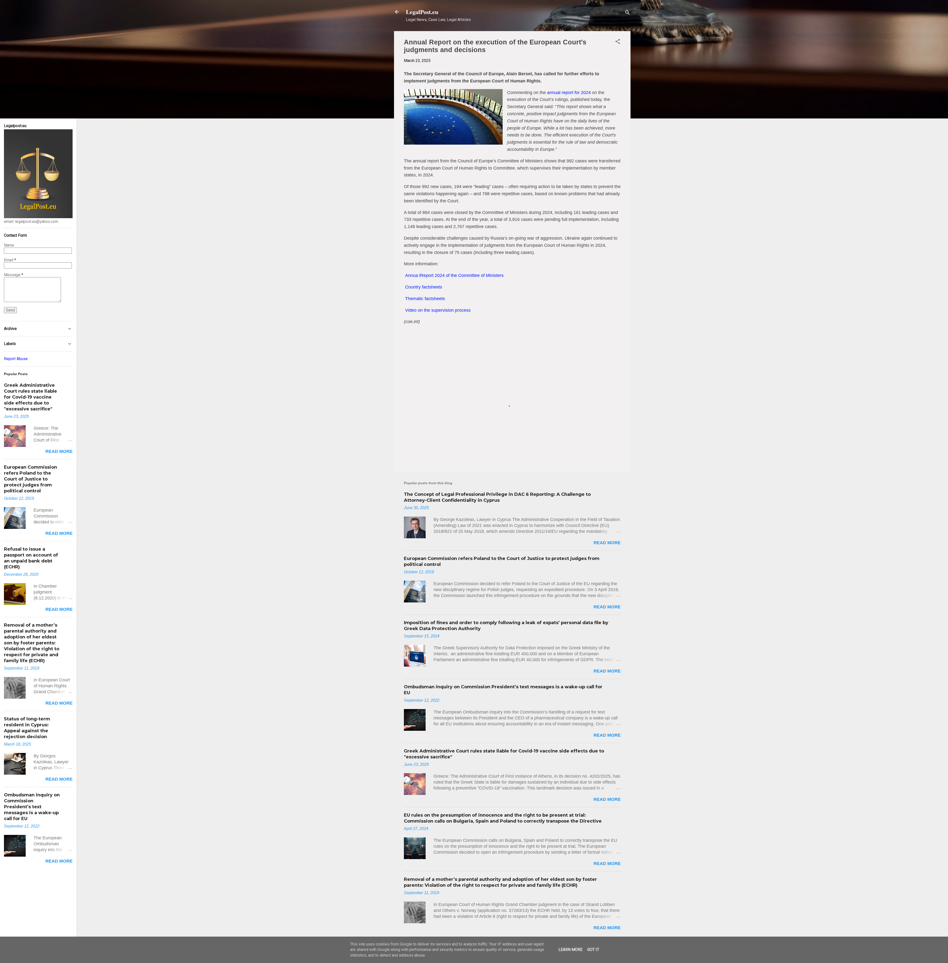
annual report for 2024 (569, 92)
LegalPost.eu (422, 11)
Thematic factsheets (425, 298)
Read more (607, 542)
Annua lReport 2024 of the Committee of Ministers (454, 275)
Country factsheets (423, 287)
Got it (593, 949)
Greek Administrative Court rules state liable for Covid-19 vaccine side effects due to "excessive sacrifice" (30, 397)
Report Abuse (16, 358)
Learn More (570, 949)
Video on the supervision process (438, 310)
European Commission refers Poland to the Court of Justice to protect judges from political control (30, 479)
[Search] (628, 13)
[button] (618, 42)
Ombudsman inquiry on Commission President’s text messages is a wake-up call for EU (32, 806)
